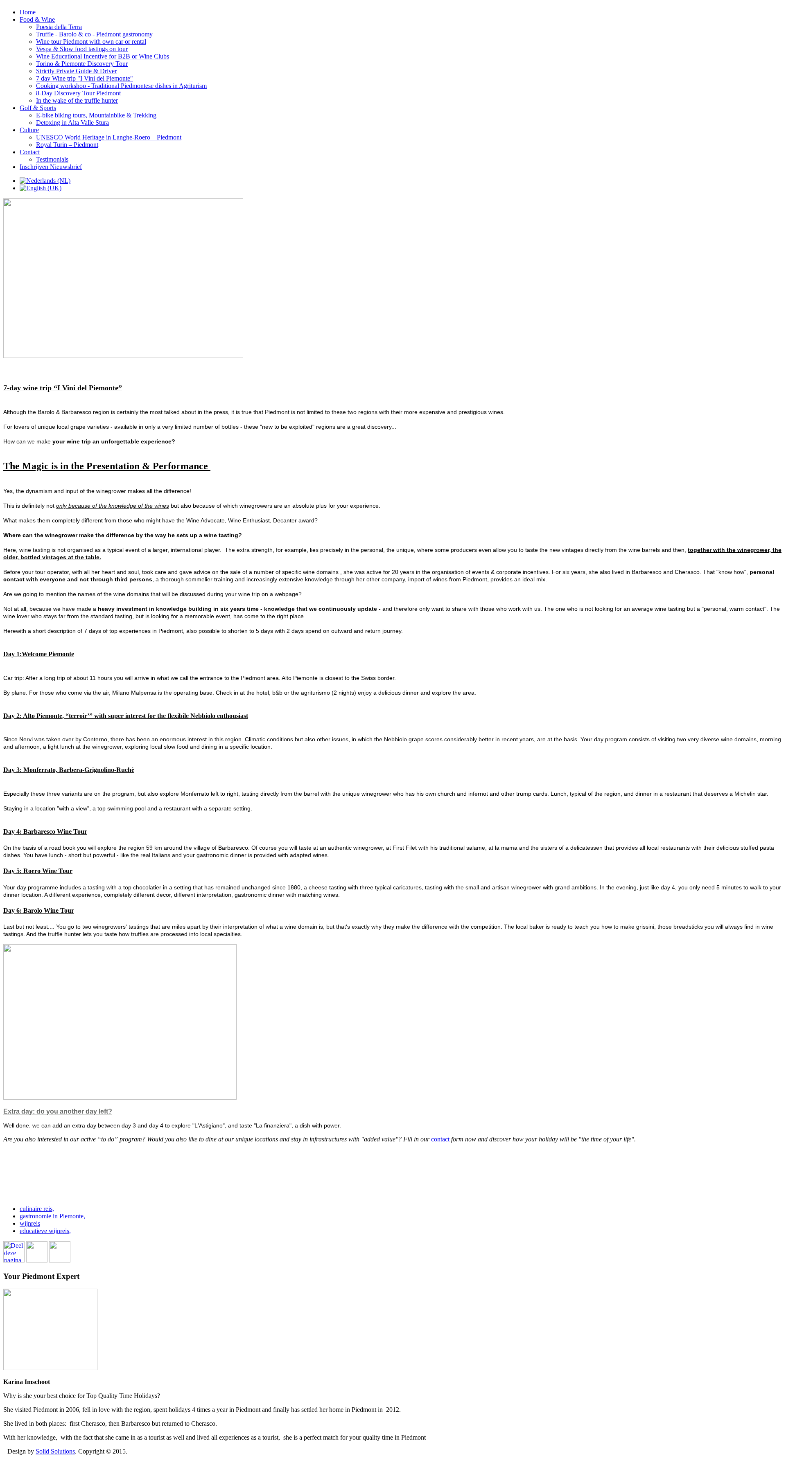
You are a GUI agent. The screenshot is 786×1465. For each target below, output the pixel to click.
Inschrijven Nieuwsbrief (51, 166)
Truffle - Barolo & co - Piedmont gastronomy (94, 34)
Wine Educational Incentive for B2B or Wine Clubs (102, 56)
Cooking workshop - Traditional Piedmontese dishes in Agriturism (121, 85)
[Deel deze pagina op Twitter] (36, 1260)
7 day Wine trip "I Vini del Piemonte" (84, 78)
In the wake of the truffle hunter (77, 100)
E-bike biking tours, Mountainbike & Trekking (96, 115)
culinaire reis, (37, 1208)
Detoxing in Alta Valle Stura (72, 122)
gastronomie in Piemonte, (52, 1216)
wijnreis (30, 1223)
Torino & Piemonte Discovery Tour (82, 63)
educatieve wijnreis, (45, 1230)
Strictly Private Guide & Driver (76, 71)
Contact (30, 152)
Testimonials (52, 159)
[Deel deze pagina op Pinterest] (59, 1260)
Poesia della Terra (59, 26)
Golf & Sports (38, 107)
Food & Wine (37, 19)
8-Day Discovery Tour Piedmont (78, 93)
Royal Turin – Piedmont (67, 144)
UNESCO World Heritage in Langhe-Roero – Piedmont (108, 137)
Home (28, 12)
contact (440, 1139)
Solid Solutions (55, 1451)
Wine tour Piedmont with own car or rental (91, 41)
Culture (29, 129)
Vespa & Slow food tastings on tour (82, 48)
